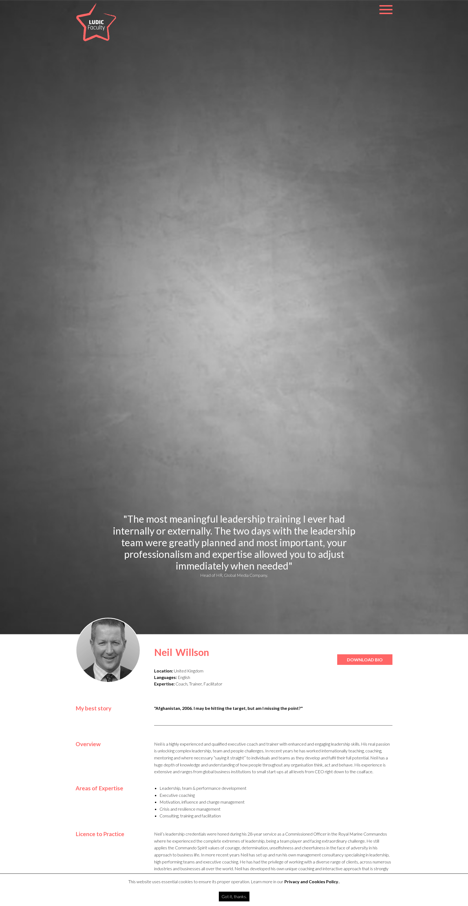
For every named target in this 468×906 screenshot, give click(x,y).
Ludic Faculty (96, 22)
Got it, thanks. (234, 896)
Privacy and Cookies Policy (311, 881)
